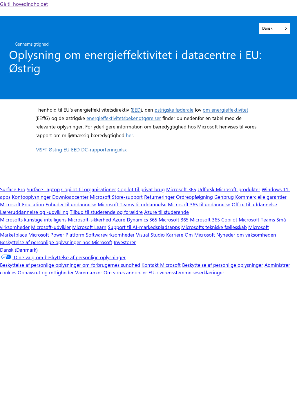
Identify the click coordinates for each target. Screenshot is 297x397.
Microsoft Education (22, 204)
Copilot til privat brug (141, 189)
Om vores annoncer (125, 272)
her (129, 135)
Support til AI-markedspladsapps (144, 226)
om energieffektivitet (225, 109)
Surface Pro (12, 189)
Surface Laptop (43, 189)
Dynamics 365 (142, 219)
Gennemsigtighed (32, 44)
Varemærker (88, 272)
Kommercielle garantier (261, 196)
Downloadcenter (70, 196)
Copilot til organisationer (88, 189)
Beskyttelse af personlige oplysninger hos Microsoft (56, 242)
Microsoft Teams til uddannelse (132, 204)
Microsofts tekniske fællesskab (214, 226)
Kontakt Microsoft (161, 264)
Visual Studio (150, 234)
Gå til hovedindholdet (24, 3)
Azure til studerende (166, 211)
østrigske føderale (174, 109)
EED (136, 109)
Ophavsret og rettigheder (46, 272)
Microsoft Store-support (116, 196)
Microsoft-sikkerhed (89, 219)
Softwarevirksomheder (110, 234)
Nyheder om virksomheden (246, 234)
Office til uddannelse (254, 204)
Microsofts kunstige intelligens (33, 219)
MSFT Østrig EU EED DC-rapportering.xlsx (81, 149)
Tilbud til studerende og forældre (106, 211)
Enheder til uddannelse (71, 204)
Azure (119, 219)
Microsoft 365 (181, 189)
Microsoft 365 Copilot (213, 219)
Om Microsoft (200, 234)
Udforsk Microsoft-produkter (229, 189)
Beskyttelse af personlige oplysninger (222, 264)
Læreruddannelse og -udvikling (34, 211)
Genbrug (224, 196)
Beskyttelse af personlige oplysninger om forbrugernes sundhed (70, 264)
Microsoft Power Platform (56, 234)
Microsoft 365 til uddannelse (199, 204)
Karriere (174, 234)
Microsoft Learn (89, 226)
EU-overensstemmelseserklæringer (186, 272)
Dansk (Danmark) (19, 249)
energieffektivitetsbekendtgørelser (123, 118)
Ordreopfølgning (194, 196)
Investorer (125, 242)
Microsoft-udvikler (51, 226)
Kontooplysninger (31, 196)
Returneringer (159, 196)
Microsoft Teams (257, 219)
